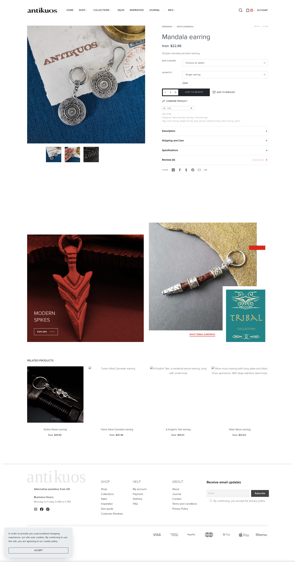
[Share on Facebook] (179, 169)
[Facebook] (41, 509)
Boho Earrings (185, 26)
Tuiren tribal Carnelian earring (117, 429)
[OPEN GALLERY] (86, 84)
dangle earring (186, 121)
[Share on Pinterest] (192, 169)
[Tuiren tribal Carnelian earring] (117, 394)
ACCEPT (38, 550)
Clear (185, 82)
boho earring (173, 121)
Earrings (167, 26)
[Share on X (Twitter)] (173, 169)
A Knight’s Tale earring (178, 429)
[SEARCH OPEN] (240, 10)
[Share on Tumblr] (186, 169)
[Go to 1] (53, 154)
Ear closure (169, 61)
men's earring (227, 121)
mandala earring (213, 121)
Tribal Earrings (201, 117)
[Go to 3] (91, 154)
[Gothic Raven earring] (55, 394)
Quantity (167, 72)
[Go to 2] (72, 154)
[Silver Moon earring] (240, 394)
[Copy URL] (205, 169)
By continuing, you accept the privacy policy (239, 501)
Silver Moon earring (240, 429)
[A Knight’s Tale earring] (178, 394)
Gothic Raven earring (55, 429)
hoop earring (199, 121)
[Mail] (199, 169)
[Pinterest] (47, 509)
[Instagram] (35, 509)
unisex (237, 121)
